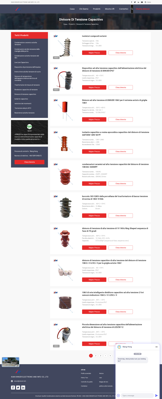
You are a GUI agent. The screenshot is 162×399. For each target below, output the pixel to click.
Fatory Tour (84, 377)
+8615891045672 (35, 156)
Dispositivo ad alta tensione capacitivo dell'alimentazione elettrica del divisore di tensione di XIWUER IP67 (114, 69)
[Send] (156, 395)
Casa (65, 24)
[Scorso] (110, 356)
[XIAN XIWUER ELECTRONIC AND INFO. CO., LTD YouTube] (142, 2)
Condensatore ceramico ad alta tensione (26, 43)
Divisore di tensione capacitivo (25, 94)
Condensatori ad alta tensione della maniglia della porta (27, 50)
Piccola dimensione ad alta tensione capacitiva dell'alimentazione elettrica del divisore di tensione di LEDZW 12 (112, 325)
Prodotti (72, 24)
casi (100, 377)
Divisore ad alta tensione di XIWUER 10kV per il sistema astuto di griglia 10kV (114, 101)
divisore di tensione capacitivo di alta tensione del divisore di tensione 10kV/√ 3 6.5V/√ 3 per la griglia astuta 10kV (114, 261)
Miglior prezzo (94, 53)
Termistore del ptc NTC (23, 108)
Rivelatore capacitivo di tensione (26, 89)
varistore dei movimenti (23, 103)
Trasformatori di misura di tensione (27, 85)
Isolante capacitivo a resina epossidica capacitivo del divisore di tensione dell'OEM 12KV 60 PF (115, 133)
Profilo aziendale (86, 373)
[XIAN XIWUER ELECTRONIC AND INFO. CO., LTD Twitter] (135, 2)
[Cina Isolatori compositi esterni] (65, 47)
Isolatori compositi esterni (94, 36)
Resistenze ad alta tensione (24, 113)
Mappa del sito (103, 382)
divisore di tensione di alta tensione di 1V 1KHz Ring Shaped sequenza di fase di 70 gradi (115, 229)
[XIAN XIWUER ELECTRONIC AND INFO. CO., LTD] (18, 9)
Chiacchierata (29, 162)
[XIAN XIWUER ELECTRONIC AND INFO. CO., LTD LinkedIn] (138, 2)
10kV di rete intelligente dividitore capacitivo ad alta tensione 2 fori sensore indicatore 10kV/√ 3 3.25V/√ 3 (113, 293)
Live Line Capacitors (22, 62)
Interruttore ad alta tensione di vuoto (28, 72)
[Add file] (118, 395)
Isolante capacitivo (21, 99)
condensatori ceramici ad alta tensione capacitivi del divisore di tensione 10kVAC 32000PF (115, 165)
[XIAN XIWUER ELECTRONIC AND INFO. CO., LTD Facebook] (131, 2)
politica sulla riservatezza (106, 386)
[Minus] (156, 347)
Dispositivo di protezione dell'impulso (28, 67)
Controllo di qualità (86, 382)
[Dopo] (105, 356)
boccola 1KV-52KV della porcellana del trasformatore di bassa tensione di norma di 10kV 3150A (115, 197)
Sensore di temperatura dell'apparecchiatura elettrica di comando (26, 78)
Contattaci (84, 386)
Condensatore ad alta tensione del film (27, 57)
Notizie (101, 373)
